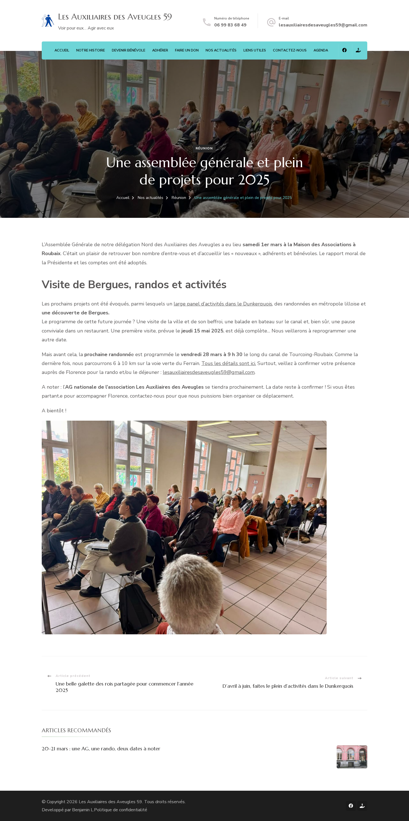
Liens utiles (254, 50)
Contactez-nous (290, 50)
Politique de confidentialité (120, 810)
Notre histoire (90, 50)
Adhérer (160, 50)
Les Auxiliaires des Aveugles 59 (110, 802)
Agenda (321, 50)
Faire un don (187, 50)
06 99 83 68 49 (230, 25)
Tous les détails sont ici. (228, 363)
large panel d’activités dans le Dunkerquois (223, 303)
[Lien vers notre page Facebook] (344, 50)
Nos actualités (221, 50)
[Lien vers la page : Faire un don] (358, 50)
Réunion (204, 148)
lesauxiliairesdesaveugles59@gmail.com (323, 25)
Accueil (62, 50)
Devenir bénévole (128, 50)
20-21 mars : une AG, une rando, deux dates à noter (101, 748)
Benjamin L (82, 810)
